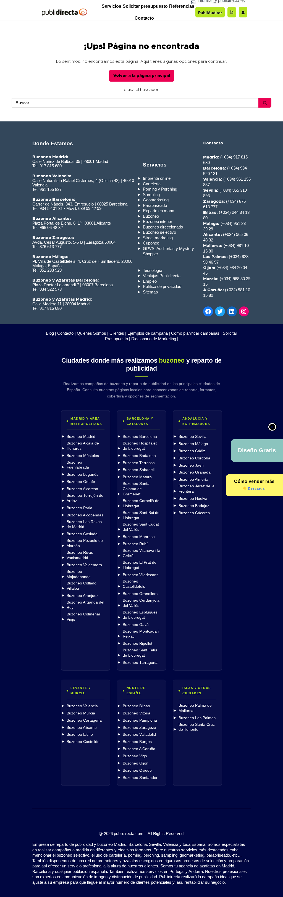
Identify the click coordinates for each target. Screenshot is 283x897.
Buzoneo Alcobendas (85, 515)
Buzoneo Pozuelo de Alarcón (85, 543)
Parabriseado (155, 205)
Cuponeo (151, 243)
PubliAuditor (210, 13)
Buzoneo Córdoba (194, 458)
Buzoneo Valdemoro (84, 565)
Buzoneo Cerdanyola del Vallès (141, 603)
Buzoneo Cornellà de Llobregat (141, 503)
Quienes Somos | (92, 333)
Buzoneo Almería (193, 479)
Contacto (144, 18)
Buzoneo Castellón (83, 742)
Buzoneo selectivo (159, 232)
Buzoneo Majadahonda (79, 574)
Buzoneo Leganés (82, 474)
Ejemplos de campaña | (148, 333)
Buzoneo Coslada (82, 534)
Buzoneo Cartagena (84, 720)
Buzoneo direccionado (163, 227)
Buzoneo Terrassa (139, 463)
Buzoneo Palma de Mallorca (195, 708)
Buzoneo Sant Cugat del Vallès (141, 527)
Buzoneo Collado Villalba (81, 586)
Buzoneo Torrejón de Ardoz (85, 498)
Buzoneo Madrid (81, 437)
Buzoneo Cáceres (194, 513)
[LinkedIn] (232, 311)
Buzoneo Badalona (139, 456)
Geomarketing (156, 199)
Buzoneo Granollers (140, 594)
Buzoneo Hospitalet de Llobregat (140, 446)
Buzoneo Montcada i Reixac (141, 634)
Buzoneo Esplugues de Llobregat (140, 615)
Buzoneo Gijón (135, 763)
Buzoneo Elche (80, 734)
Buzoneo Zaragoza (139, 728)
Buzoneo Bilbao (136, 706)
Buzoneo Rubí (135, 544)
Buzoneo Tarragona (140, 663)
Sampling (151, 194)
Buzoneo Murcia (81, 713)
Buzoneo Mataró (137, 477)
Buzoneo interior (157, 221)
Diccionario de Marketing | (154, 338)
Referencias (181, 6)
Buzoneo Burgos (137, 742)
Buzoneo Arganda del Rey (85, 605)
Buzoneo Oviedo (137, 770)
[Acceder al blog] (231, 12)
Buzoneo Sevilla (192, 437)
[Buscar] (264, 103)
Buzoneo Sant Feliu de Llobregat (140, 652)
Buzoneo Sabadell (138, 470)
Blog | (51, 333)
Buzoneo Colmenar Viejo (83, 617)
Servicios (111, 6)
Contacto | (66, 333)
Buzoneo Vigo (135, 756)
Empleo (150, 281)
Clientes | (117, 333)
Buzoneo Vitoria (136, 713)
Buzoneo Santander (140, 778)
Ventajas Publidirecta (161, 275)
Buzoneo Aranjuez (82, 596)
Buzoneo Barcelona (140, 437)
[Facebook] (208, 311)
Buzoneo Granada (195, 472)
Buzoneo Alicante (82, 728)
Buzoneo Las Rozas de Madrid (84, 524)
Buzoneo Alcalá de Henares (83, 446)
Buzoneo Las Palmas (197, 718)
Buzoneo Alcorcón (82, 489)
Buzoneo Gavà (136, 625)
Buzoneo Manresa (139, 537)
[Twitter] (220, 311)
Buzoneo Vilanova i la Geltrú (141, 553)
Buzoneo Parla (79, 508)
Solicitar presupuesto (145, 6)
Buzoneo (151, 216)
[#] (244, 311)
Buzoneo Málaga (193, 444)
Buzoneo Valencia (82, 706)
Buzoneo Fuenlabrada (78, 465)
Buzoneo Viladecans (140, 575)
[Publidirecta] (64, 12)
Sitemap (150, 292)
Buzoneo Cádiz (192, 451)
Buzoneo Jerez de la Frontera (196, 488)
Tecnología (152, 270)
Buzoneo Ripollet (137, 643)
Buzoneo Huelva (193, 498)
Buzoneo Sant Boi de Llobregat (141, 515)
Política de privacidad (162, 286)
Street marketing (158, 237)
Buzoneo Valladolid (139, 734)
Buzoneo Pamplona (140, 720)
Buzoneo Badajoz (194, 506)
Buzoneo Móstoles (83, 456)
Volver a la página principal (141, 76)
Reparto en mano (158, 210)
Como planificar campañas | (196, 333)
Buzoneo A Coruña (139, 749)
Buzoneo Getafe (81, 482)
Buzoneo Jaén (191, 465)
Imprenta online (157, 178)
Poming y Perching (160, 189)
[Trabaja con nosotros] (243, 12)
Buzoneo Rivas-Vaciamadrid (80, 555)
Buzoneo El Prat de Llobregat (139, 565)
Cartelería (152, 183)
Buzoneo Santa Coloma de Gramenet (136, 489)
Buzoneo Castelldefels (134, 584)
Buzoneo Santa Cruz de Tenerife (197, 727)
